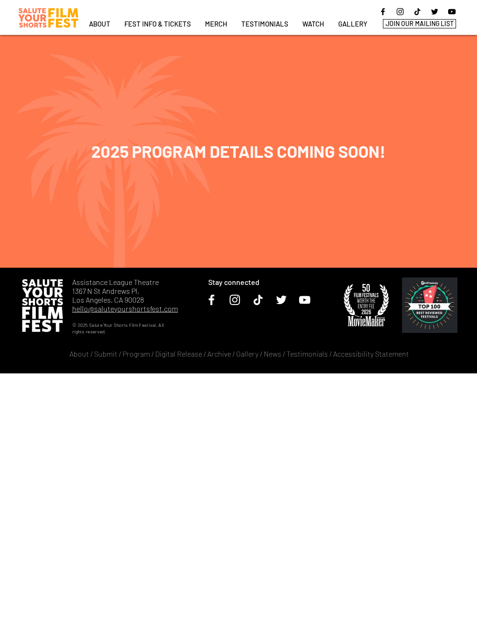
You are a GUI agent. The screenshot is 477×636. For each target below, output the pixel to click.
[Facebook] (383, 11)
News (272, 353)
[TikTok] (417, 11)
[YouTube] (452, 11)
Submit (105, 353)
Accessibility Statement (371, 353)
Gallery (247, 353)
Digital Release (178, 353)
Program (136, 353)
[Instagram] (400, 11)
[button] (157, 24)
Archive (219, 353)
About (79, 353)
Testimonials (307, 353)
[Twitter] (434, 11)
